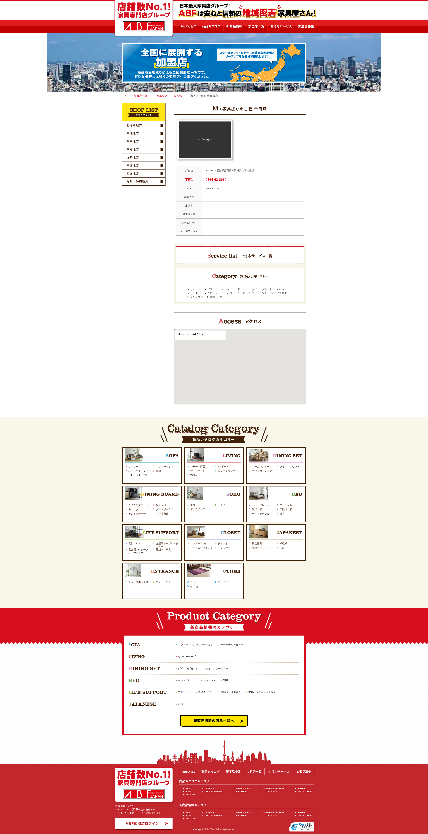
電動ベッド (134, 543)
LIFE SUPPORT (213, 791)
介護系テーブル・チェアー (167, 545)
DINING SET (243, 788)
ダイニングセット (290, 466)
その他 (194, 586)
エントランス (163, 582)
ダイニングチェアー (217, 668)
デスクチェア (197, 509)
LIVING (209, 788)
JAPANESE (270, 791)
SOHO (301, 788)
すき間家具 (162, 513)
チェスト (223, 543)
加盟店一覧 (253, 771)
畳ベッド (257, 509)
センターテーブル (188, 656)
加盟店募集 (303, 771)
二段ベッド (286, 509)
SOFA (189, 788)
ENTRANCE (305, 791)
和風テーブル (259, 548)
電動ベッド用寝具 (231, 692)
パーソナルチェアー (139, 471)
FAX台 (193, 475)
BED (188, 791)
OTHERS (191, 818)
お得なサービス (278, 771)
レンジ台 (161, 505)
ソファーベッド (164, 466)
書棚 (192, 505)
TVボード (223, 466)
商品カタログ (210, 771)
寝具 (282, 513)
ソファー (133, 466)
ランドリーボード (138, 513)
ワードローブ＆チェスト (201, 549)
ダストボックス (164, 509)
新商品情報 (233, 771)
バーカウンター (261, 466)
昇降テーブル (205, 692)
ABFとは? (188, 771)
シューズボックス (138, 582)
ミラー (194, 582)
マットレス (286, 505)
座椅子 (160, 471)
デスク (221, 505)
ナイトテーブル (261, 513)
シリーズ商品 (197, 466)
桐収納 (283, 543)
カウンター (134, 509)
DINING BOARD (274, 788)
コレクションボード (229, 471)
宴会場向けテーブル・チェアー (138, 551)
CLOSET (241, 791)
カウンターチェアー (263, 471)
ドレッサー (224, 548)
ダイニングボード (138, 505)
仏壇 (282, 548)
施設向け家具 (163, 549)
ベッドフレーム (261, 505)
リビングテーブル (138, 475)
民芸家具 (257, 543)
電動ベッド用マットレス (262, 692)
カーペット (224, 582)
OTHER (190, 794)
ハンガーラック (199, 543)
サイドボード (197, 471)
